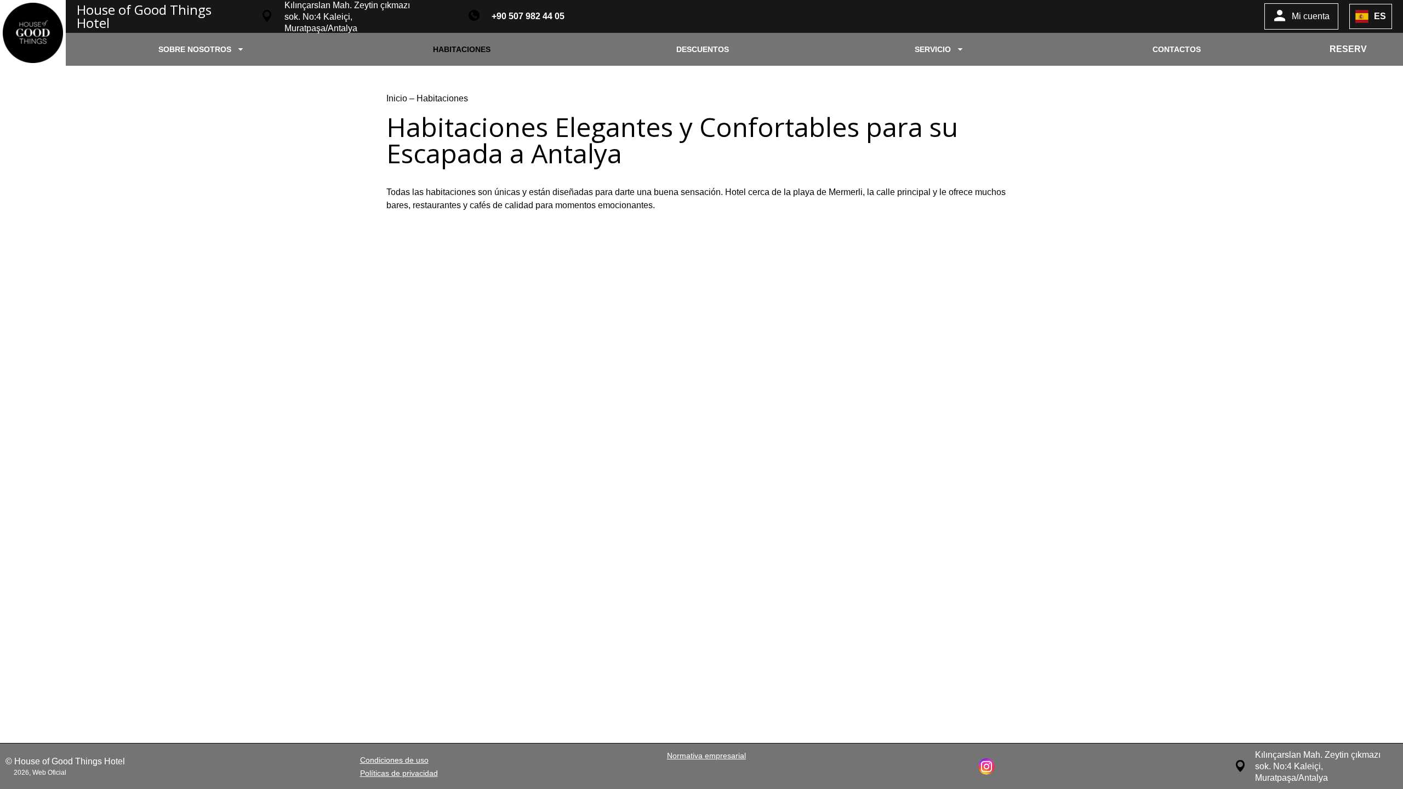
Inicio (397, 98)
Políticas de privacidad (399, 773)
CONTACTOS (1177, 49)
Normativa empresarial (706, 755)
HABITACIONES (462, 49)
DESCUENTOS (702, 49)
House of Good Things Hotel (144, 16)
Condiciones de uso (394, 760)
